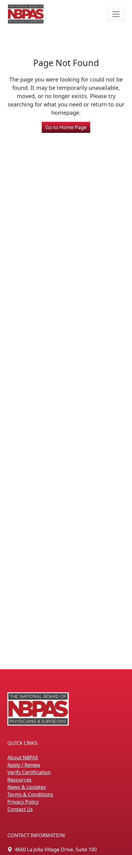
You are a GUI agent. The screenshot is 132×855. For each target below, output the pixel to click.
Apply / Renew (23, 765)
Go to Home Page (66, 127)
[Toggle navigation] (116, 14)
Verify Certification (29, 772)
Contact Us (20, 809)
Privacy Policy (23, 801)
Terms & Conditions (30, 794)
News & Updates (26, 787)
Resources (19, 779)
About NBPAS (22, 757)
